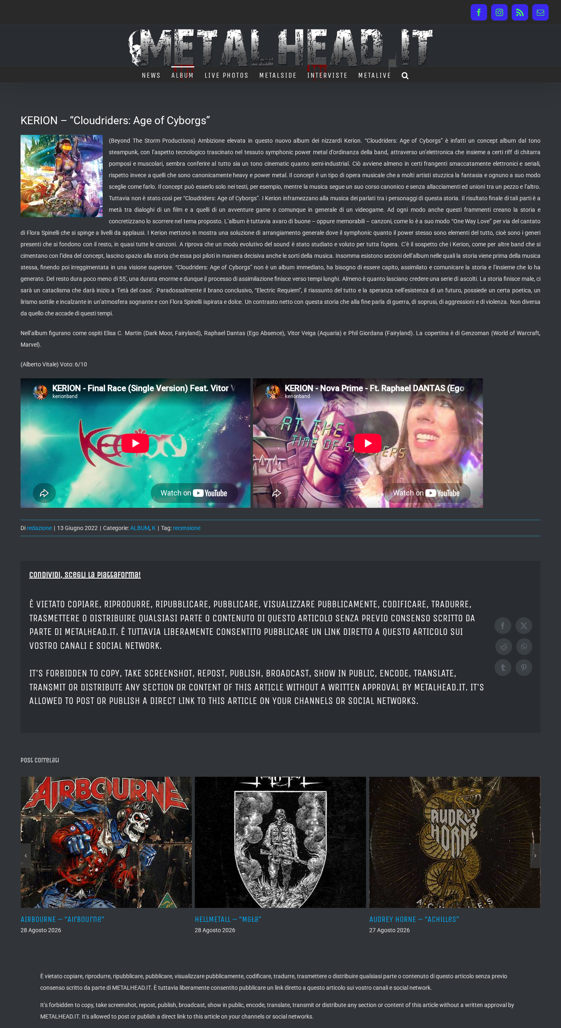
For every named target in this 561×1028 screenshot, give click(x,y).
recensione (186, 528)
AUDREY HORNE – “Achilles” (241, 919)
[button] (405, 74)
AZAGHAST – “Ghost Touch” (414, 919)
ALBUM (139, 528)
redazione (39, 528)
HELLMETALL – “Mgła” (54, 919)
